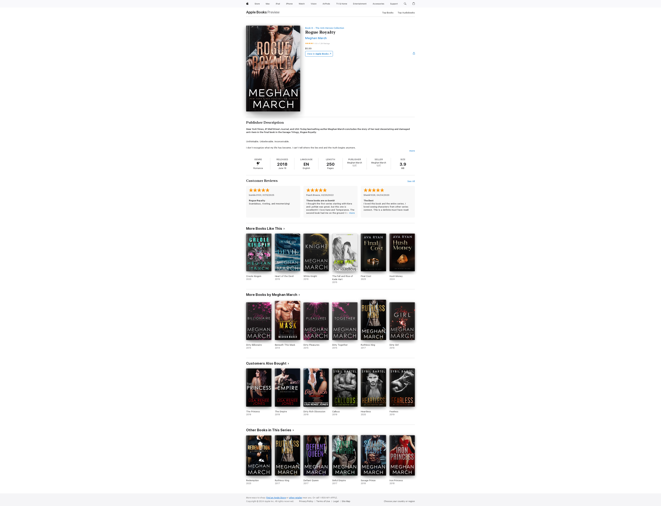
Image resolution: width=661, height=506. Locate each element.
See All (411, 181)
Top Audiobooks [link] (406, 12)
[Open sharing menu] (414, 53)
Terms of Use (323, 501)
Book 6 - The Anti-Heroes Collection (324, 28)
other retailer (295, 498)
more (412, 150)
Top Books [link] (388, 12)
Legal (336, 501)
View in (318, 54)
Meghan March (316, 38)
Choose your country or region (399, 501)
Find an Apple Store (276, 498)
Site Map (346, 501)
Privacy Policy (306, 501)
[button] (405, 4)
